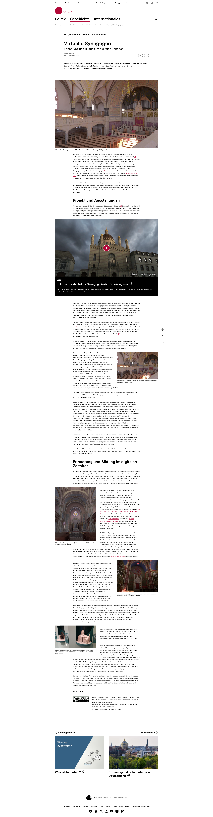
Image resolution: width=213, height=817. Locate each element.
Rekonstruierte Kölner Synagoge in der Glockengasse (93, 284)
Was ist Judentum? (68, 772)
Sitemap (85, 806)
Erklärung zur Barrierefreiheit (141, 806)
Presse (115, 806)
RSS (101, 806)
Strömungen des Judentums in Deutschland (129, 774)
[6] (114, 528)
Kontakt (107, 806)
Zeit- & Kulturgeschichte (76, 25)
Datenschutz (76, 806)
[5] (138, 483)
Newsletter (94, 806)
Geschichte (65, 25)
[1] (135, 157)
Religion (108, 25)
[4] (119, 334)
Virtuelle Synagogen (118, 25)
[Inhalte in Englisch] (157, 3)
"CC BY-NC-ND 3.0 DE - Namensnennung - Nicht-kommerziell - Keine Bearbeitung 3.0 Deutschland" (116, 700)
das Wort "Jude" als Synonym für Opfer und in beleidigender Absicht (120, 511)
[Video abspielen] (106, 248)
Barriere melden (124, 806)
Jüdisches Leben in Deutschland (94, 25)
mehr (138, 3)
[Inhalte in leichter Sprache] (147, 3)
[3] (76, 327)
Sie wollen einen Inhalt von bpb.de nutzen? (107, 709)
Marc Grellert (70, 54)
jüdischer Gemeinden (117, 556)
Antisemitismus (109, 171)
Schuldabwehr (113, 519)
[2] (121, 206)
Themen (57, 25)
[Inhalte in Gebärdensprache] (152, 3)
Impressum (66, 806)
